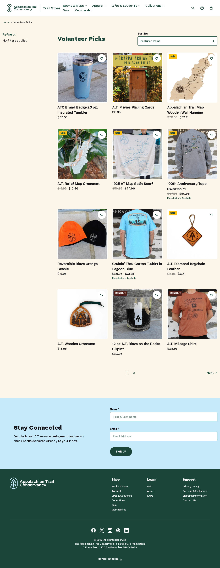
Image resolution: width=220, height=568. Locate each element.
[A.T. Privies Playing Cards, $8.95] (137, 77)
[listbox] (177, 41)
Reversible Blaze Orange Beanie (77, 266)
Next (210, 373)
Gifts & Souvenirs (124, 6)
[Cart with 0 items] (211, 8)
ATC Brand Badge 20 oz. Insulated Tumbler (77, 109)
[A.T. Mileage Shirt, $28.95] (192, 314)
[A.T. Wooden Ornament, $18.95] (82, 314)
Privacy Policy (191, 486)
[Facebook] (93, 530)
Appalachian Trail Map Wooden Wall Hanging (185, 109)
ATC (149, 486)
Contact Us (189, 500)
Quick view (72, 95)
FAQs (150, 495)
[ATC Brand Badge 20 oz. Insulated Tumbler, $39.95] (82, 77)
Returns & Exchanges (195, 491)
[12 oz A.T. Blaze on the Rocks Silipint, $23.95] (137, 314)
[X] (102, 530)
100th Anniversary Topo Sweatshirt (187, 186)
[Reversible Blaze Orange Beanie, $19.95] (82, 234)
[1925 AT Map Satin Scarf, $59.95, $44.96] (137, 154)
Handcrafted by (108, 558)
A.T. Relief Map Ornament (78, 184)
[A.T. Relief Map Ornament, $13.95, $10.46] (82, 154)
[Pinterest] (118, 530)
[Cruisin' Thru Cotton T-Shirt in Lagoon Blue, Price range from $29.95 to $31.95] (137, 234)
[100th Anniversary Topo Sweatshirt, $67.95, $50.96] (192, 154)
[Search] (193, 8)
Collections (153, 6)
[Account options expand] (202, 8)
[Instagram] (110, 530)
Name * (114, 409)
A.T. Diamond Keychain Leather (186, 266)
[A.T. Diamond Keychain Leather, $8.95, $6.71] (192, 234)
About (151, 491)
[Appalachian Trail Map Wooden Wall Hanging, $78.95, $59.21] (192, 77)
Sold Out (148, 331)
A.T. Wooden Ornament (76, 344)
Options (203, 171)
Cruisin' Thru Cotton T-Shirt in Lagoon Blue (137, 266)
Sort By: (143, 33)
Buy (93, 95)
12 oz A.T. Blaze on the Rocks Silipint (136, 346)
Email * (114, 429)
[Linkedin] (126, 530)
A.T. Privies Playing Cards (133, 107)
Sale (66, 10)
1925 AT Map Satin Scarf (132, 184)
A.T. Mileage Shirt (182, 344)
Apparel (97, 6)
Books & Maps (73, 6)
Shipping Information (195, 495)
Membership (83, 10)
